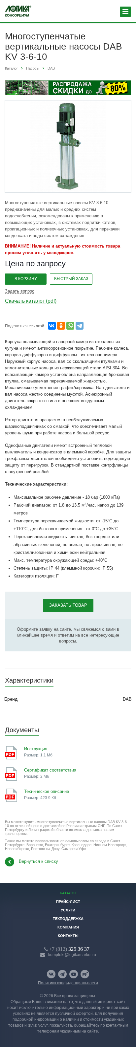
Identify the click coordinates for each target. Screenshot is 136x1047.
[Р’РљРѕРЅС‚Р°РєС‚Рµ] (52, 326)
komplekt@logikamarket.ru (72, 954)
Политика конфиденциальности (68, 983)
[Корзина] (108, 12)
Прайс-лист (68, 902)
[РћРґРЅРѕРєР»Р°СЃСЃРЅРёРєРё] (61, 326)
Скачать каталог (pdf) (30, 301)
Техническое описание (46, 791)
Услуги (68, 910)
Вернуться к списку (38, 861)
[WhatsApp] (70, 326)
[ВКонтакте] (51, 974)
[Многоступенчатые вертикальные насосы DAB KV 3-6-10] (68, 146)
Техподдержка (68, 919)
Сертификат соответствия (50, 770)
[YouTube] (73, 974)
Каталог (68, 893)
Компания (68, 927)
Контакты (68, 936)
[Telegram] (80, 326)
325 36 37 (69, 948)
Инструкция (35, 748)
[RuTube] (85, 974)
